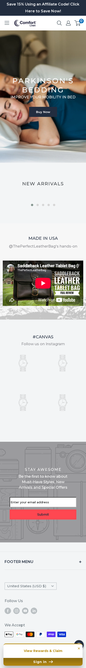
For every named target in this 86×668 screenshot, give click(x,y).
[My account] (68, 23)
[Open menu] (7, 23)
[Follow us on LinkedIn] (34, 610)
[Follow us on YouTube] (25, 610)
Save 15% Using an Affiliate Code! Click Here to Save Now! (43, 7)
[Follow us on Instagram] (16, 610)
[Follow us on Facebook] (8, 610)
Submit (43, 514)
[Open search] (59, 23)
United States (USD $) (26, 586)
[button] (32, 205)
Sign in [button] (40, 662)
